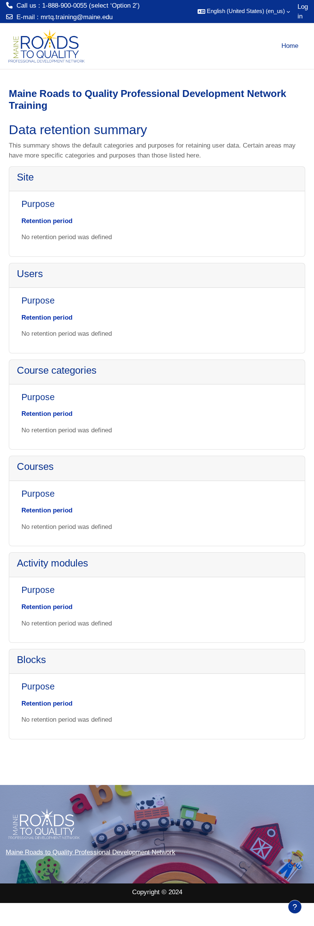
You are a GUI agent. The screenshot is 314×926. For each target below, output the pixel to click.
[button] (243, 11)
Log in (303, 11)
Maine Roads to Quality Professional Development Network (90, 852)
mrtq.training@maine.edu (77, 17)
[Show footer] (295, 907)
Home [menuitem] (289, 45)
